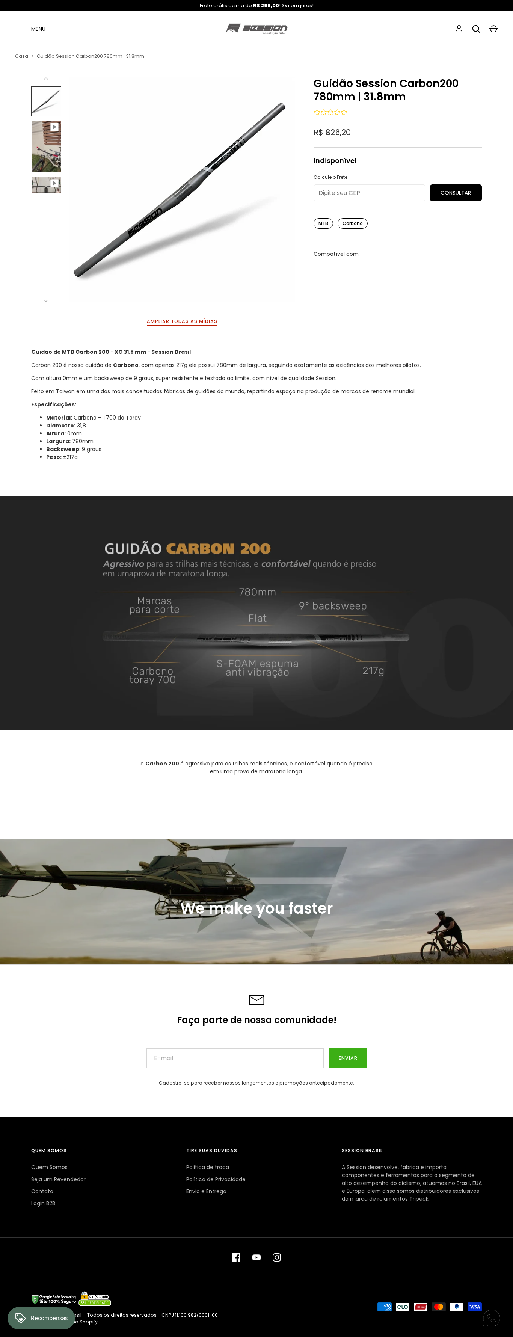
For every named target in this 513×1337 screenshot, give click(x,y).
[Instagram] (277, 1257)
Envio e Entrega (206, 1191)
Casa (21, 56)
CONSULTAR (456, 192)
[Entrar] (459, 29)
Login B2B (43, 1203)
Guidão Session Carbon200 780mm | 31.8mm (90, 56)
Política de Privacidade (216, 1179)
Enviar (348, 1058)
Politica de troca (207, 1167)
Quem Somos (49, 1167)
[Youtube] (256, 1257)
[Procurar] (476, 29)
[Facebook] (236, 1257)
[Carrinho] (493, 29)
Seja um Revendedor (58, 1179)
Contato (42, 1191)
